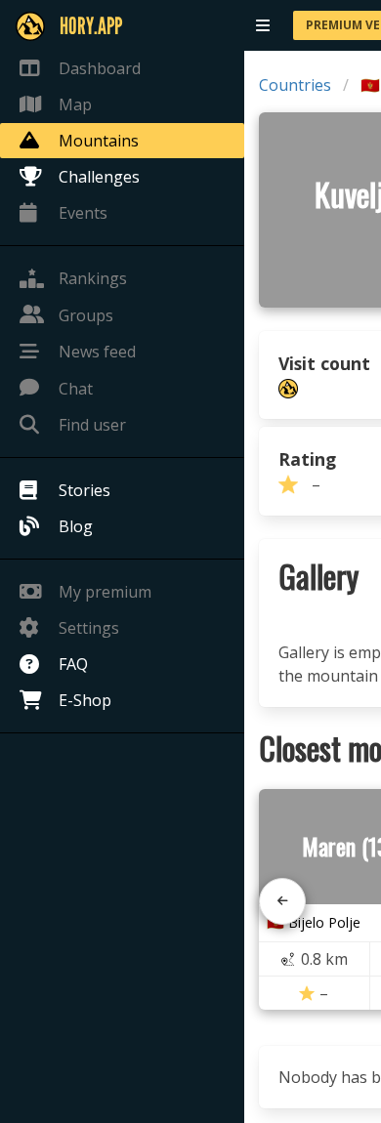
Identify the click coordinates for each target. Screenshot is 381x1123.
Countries (295, 85)
